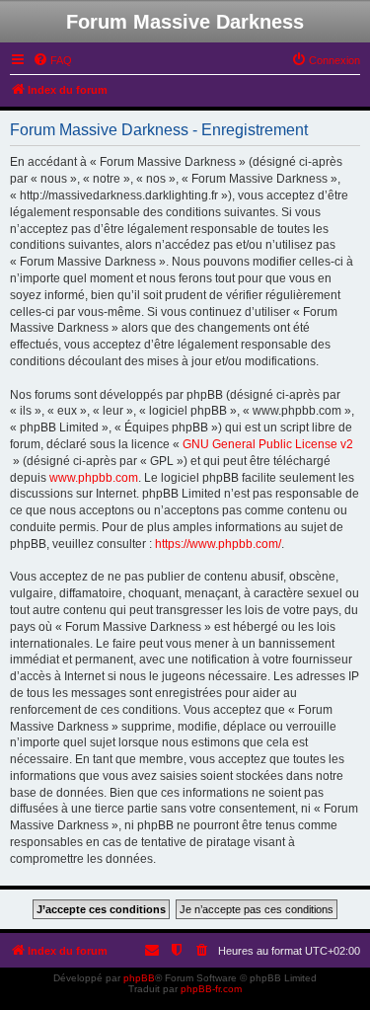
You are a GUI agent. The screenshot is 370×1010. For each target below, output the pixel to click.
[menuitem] (52, 60)
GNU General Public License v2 (268, 444)
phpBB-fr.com (211, 988)
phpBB (139, 977)
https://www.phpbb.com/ (218, 544)
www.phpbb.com (93, 478)
